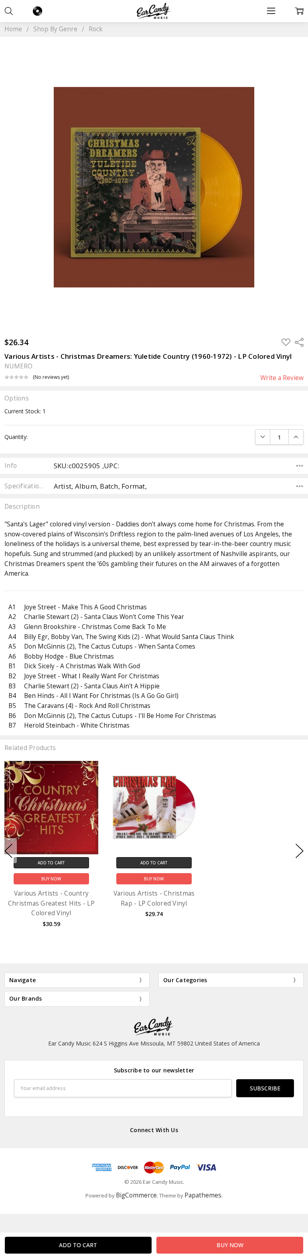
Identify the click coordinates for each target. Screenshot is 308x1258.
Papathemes (202, 1195)
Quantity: (16, 437)
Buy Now (51, 879)
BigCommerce (136, 1195)
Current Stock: (25, 411)
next (299, 850)
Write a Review (282, 378)
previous (8, 850)
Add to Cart (51, 862)
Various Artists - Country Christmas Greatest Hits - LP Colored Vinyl (51, 903)
